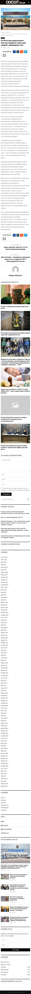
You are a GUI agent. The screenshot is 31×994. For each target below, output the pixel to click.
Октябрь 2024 (4, 612)
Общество (3, 800)
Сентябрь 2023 (4, 645)
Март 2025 (3, 600)
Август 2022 (4, 678)
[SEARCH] (28, 499)
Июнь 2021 (4, 713)
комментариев (6, 829)
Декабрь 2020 (4, 728)
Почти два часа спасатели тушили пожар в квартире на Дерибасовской (15, 334)
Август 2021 (4, 708)
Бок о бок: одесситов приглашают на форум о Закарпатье (17, 898)
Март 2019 (3, 781)
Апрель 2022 (4, 688)
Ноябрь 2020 (4, 731)
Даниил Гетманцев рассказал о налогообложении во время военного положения (19, 908)
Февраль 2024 (4, 632)
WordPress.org (5, 833)
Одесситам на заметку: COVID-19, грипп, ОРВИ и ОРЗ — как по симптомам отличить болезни (15, 391)
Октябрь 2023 (4, 642)
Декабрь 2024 (4, 607)
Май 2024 (3, 625)
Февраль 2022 (4, 693)
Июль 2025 (3, 590)
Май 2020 (3, 746)
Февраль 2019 (4, 783)
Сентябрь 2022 (4, 675)
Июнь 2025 (4, 592)
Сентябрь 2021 (4, 705)
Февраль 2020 (4, 753)
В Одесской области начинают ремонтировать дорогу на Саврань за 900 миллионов (19, 919)
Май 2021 (3, 715)
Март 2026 (3, 570)
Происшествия (4, 805)
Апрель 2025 (4, 597)
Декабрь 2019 (4, 758)
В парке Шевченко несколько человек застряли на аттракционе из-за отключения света (14, 419)
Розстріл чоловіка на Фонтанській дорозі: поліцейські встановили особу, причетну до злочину (15, 512)
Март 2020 (3, 751)
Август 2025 (4, 587)
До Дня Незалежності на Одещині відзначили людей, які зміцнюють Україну (15, 536)
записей (4, 825)
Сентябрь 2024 (4, 615)
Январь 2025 (4, 605)
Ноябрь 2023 (4, 640)
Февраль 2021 (4, 723)
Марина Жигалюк (15, 275)
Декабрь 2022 (4, 668)
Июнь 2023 (4, 653)
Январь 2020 (4, 756)
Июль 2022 (3, 680)
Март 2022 (3, 690)
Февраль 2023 (4, 663)
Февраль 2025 (4, 602)
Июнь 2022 (4, 683)
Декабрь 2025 (4, 577)
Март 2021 (3, 720)
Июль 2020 (3, 741)
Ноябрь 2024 (4, 610)
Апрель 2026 (4, 567)
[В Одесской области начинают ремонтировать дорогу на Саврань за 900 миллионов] (5, 919)
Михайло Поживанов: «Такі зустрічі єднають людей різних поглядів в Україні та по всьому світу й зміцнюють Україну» (15, 522)
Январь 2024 (4, 635)
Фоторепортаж (4, 807)
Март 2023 (3, 660)
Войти (2, 821)
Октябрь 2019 (4, 763)
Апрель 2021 (4, 718)
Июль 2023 (3, 650)
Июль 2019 (3, 771)
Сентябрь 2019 (4, 766)
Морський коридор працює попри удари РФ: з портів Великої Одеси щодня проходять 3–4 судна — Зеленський (15, 530)
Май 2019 (3, 776)
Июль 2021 (3, 710)
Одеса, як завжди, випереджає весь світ (12, 517)
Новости (2, 38)
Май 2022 (3, 685)
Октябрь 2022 (4, 673)
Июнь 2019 (4, 773)
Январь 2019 (4, 786)
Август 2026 (4, 557)
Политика (3, 802)
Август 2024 (4, 617)
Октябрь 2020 (4, 733)
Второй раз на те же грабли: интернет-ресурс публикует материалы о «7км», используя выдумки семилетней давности (14, 867)
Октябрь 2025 (4, 582)
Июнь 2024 (4, 622)
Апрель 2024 (4, 627)
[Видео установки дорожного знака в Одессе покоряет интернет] (5, 876)
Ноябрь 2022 (4, 670)
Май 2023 (3, 655)
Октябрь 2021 (4, 703)
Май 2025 (3, 595)
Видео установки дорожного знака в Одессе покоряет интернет (18, 876)
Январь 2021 (4, 725)
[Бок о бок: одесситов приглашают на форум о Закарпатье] (5, 898)
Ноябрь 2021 (4, 700)
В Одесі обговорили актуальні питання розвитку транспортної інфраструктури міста (14, 447)
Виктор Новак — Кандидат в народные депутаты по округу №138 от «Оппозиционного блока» (15, 259)
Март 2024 (3, 630)
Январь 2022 (4, 695)
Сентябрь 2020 (4, 736)
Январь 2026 (4, 575)
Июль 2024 (3, 620)
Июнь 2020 (4, 743)
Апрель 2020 (4, 748)
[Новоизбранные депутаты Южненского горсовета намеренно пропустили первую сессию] (5, 887)
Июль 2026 (3, 559)
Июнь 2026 (4, 562)
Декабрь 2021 (4, 698)
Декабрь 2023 (4, 637)
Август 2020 (4, 738)
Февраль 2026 (4, 572)
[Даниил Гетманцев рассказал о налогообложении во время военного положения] (5, 909)
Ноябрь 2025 (4, 580)
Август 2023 (4, 648)
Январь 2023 (4, 665)
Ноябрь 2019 (4, 761)
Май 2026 (3, 564)
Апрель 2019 (4, 778)
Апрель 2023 (4, 658)
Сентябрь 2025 (4, 585)
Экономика (4, 810)
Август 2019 (4, 768)
